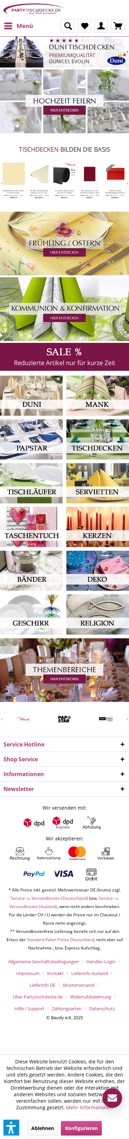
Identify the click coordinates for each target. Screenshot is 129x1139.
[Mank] (23, 719)
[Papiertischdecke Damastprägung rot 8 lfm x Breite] (115, 173)
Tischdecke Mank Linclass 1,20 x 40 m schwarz (64, 191)
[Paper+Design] (106, 719)
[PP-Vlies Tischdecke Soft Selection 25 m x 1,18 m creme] (39, 173)
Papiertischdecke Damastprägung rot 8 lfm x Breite (115, 191)
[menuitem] (18, 26)
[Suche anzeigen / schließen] (67, 26)
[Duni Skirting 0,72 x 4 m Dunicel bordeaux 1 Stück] (89, 173)
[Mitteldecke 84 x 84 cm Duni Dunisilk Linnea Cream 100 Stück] (13, 173)
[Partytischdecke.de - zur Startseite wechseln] (34, 9)
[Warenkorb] (118, 26)
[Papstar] (64, 719)
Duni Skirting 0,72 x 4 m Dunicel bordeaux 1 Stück (89, 191)
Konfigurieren (81, 1128)
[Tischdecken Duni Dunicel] (64, 52)
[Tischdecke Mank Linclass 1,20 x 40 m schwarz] (64, 173)
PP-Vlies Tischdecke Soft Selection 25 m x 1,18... (39, 191)
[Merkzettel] (84, 26)
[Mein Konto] (101, 26)
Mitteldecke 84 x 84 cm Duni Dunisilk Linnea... (13, 191)
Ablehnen (42, 1128)
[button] (11, 1128)
